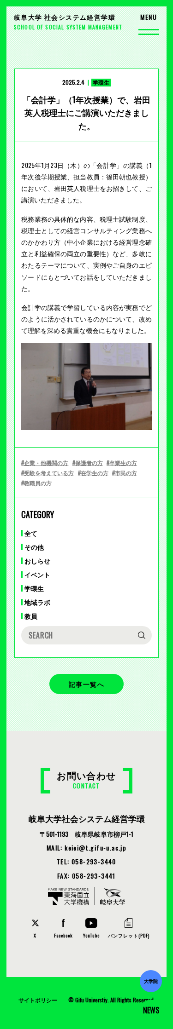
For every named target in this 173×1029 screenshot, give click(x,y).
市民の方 (126, 472)
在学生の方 (94, 472)
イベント (37, 574)
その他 (34, 547)
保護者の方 (89, 462)
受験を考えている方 (49, 472)
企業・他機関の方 (46, 462)
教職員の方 (38, 482)
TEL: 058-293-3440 (86, 861)
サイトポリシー (37, 999)
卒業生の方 (123, 462)
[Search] (141, 635)
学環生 (34, 588)
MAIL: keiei (86, 847)
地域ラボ (37, 602)
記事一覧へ (86, 684)
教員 (30, 616)
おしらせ (37, 561)
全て (30, 533)
